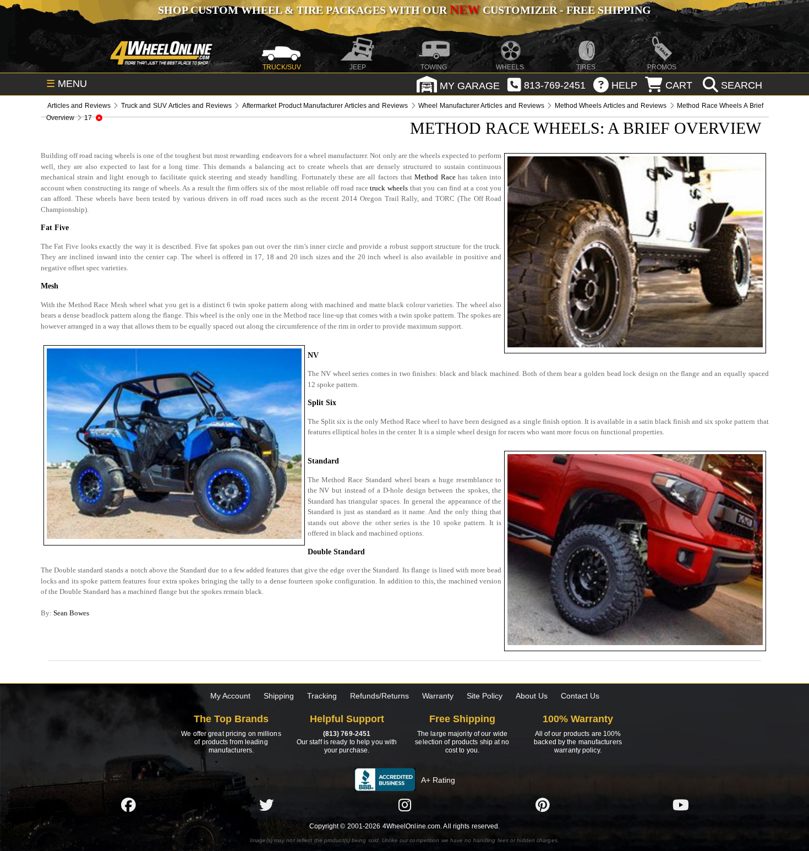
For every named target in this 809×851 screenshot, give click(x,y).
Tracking (322, 695)
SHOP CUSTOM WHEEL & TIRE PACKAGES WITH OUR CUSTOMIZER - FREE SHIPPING (404, 10)
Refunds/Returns (379, 695)
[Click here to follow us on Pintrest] (543, 805)
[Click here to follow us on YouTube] (681, 805)
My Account (230, 695)
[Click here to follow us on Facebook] (128, 805)
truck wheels (389, 188)
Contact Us (580, 695)
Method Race (435, 177)
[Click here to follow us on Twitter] (266, 805)
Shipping (279, 695)
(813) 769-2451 (346, 734)
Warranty (437, 695)
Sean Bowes (71, 613)
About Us (532, 695)
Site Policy (484, 695)
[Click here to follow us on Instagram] (404, 805)
